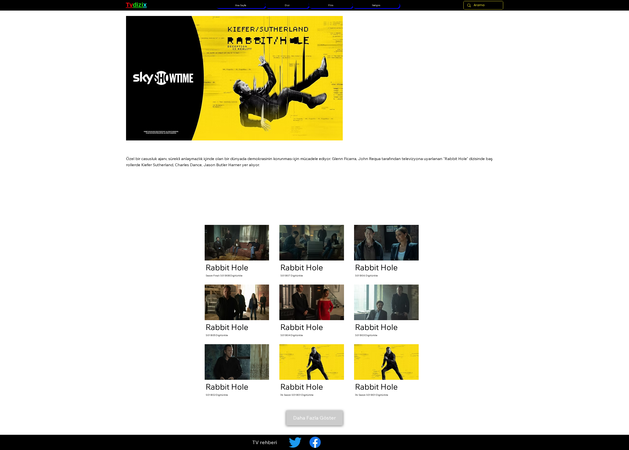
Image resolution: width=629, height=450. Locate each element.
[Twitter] (295, 442)
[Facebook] (315, 442)
